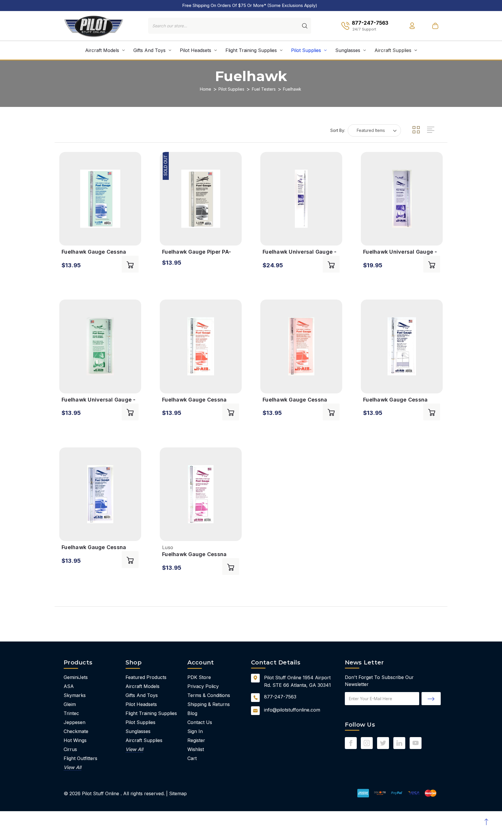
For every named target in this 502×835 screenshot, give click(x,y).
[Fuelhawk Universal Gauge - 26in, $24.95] (301, 199)
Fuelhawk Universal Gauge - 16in (400, 252)
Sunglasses (347, 50)
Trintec (71, 713)
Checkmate (76, 731)
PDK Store (199, 677)
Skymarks (75, 695)
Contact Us (199, 722)
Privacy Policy (203, 686)
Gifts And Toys (149, 50)
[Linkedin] (399, 743)
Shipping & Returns (208, 704)
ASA (69, 686)
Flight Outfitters (80, 758)
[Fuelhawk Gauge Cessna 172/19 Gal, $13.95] (100, 494)
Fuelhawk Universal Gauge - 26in (300, 252)
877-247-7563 (280, 697)
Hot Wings (75, 740)
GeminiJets (76, 677)
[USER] (412, 25)
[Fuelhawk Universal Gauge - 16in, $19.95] (401, 199)
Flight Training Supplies (251, 50)
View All (72, 767)
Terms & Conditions (208, 695)
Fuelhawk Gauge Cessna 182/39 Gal (295, 400)
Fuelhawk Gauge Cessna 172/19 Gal (94, 547)
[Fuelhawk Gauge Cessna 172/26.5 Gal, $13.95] (401, 346)
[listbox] (374, 130)
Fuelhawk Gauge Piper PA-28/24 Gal (196, 252)
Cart (192, 758)
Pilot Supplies (306, 50)
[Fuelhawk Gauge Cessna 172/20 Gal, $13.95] (100, 199)
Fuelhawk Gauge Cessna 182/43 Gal (194, 400)
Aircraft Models (102, 50)
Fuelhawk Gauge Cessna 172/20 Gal (94, 252)
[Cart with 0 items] (435, 25)
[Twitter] (383, 743)
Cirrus (70, 749)
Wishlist (195, 749)
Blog (192, 713)
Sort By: (337, 130)
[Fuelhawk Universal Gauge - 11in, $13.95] (100, 346)
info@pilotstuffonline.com (292, 710)
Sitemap (178, 793)
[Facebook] (351, 743)
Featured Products (146, 677)
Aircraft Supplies (392, 50)
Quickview (67, 237)
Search (305, 26)
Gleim (70, 704)
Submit (431, 698)
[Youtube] (416, 743)
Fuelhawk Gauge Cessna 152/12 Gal (194, 554)
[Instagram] (367, 743)
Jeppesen (74, 722)
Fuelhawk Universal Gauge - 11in (99, 400)
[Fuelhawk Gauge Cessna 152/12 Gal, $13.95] (200, 494)
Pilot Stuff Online (100, 793)
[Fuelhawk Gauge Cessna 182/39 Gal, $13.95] (301, 346)
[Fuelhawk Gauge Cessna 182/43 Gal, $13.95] (200, 346)
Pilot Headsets (195, 50)
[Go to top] (486, 822)
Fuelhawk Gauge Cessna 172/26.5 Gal (395, 400)
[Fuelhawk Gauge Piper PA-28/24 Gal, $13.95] (200, 199)
